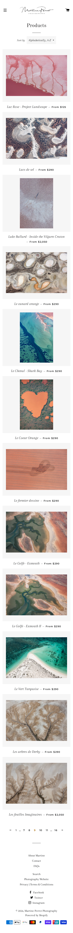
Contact (36, 860)
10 (40, 830)
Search (37, 874)
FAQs (37, 866)
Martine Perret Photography (41, 910)
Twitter (38, 897)
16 (55, 830)
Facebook (38, 892)
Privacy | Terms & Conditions (36, 884)
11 (47, 830)
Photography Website (36, 879)
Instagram (38, 902)
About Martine (36, 855)
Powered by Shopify (36, 915)
